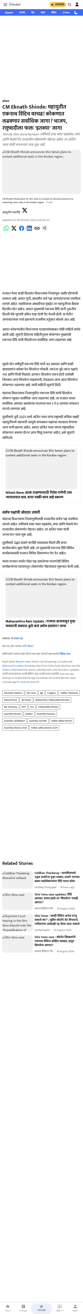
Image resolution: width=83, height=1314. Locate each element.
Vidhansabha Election (48, 707)
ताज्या (22, 12)
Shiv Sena (31, 693)
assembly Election (12, 714)
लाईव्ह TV (60, 1311)
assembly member (38, 721)
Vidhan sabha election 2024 (44, 728)
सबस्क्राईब (59, 4)
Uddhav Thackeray (69, 693)
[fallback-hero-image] (17, 880)
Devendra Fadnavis (13, 693)
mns (32, 707)
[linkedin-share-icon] (29, 230)
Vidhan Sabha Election (61, 721)
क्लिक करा (65, 654)
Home (8, 1311)
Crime (66, 12)
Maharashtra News (13, 665)
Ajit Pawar (26, 700)
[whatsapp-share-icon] (6, 230)
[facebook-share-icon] (22, 230)
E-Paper (23, 1311)
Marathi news (23, 661)
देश (33, 12)
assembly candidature (14, 721)
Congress (51, 693)
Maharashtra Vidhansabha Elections (52, 700)
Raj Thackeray (10, 707)
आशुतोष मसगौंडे (11, 212)
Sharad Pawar (10, 700)
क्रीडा (53, 12)
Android (25, 682)
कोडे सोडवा (27, 646)
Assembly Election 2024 (15, 728)
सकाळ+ (75, 1311)
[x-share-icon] (14, 230)
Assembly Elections (46, 714)
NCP (24, 707)
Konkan (29, 714)
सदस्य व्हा (18, 638)
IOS (37, 682)
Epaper (9, 12)
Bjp (41, 693)
